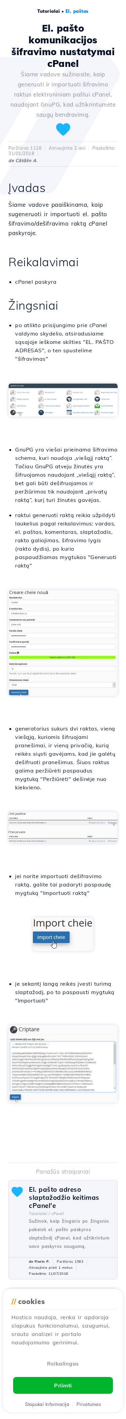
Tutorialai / (39, 1213)
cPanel (57, 1213)
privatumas (89, 1404)
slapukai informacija (47, 1404)
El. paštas (77, 11)
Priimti (63, 1385)
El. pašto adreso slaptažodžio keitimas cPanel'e (64, 1197)
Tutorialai (48, 11)
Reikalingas (63, 1363)
